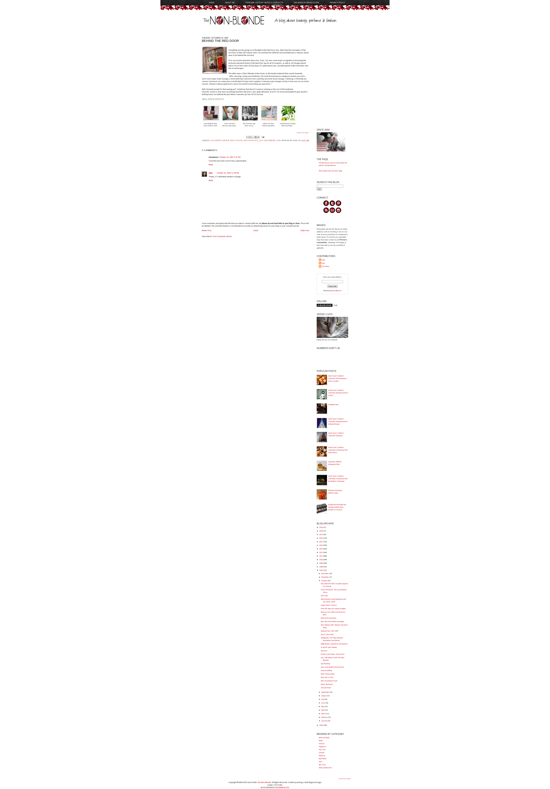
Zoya (278, 140)
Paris (320, 762)
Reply (211, 165)
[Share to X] (253, 137)
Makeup (322, 756)
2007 (321, 570)
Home (212, 3)
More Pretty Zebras (328, 674)
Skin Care (322, 765)
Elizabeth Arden (220, 140)
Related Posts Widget (303, 132)
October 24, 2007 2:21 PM (229, 157)
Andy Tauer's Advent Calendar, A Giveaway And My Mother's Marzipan (337, 478)
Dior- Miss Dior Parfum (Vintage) (332, 621)
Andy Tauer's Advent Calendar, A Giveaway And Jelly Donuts (337, 450)
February (324, 717)
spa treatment (267, 140)
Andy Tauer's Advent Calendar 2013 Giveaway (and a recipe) (337, 378)
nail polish (236, 140)
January (324, 721)
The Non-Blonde (264, 782)
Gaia (210, 173)
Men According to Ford (329, 681)
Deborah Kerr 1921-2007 (329, 631)
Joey (323, 263)
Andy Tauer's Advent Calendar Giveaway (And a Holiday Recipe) (338, 421)
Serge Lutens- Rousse (329, 605)
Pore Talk (324, 596)
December (325, 573)
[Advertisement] (332, 80)
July (322, 699)
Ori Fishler (325, 266)
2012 (321, 552)
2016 (321, 538)
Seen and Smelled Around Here (332, 667)
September (325, 692)
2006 (321, 725)
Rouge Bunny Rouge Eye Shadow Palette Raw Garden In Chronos (337, 507)
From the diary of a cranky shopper (333, 609)
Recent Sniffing (326, 670)
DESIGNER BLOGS (282, 788)
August (324, 696)
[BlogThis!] (250, 137)
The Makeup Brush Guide (306, 3)
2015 (321, 542)
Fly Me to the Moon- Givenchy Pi (332, 654)
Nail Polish (322, 759)
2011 (321, 556)
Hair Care (322, 750)
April (323, 710)
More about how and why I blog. (330, 171)
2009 (321, 563)
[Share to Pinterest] (258, 137)
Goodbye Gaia (333, 405)
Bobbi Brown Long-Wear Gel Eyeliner (334, 644)
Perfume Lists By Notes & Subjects (264, 3)
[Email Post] (262, 137)
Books (321, 741)
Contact (277, 5)
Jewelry (321, 753)
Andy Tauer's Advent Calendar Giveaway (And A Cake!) (338, 392)
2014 (321, 545)
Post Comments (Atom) (222, 236)
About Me (230, 3)
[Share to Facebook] (255, 137)
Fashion (321, 744)
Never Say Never (327, 684)
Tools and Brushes (325, 768)
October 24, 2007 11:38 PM (228, 173)
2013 (321, 549)
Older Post (304, 231)
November (325, 577)
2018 (321, 531)
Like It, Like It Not (327, 634)
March (323, 714)
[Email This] (247, 137)
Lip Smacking (325, 664)
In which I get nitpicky (329, 647)
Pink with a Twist (327, 677)
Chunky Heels (326, 688)
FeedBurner (337, 291)
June (323, 703)
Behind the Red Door (328, 618)
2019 (321, 527)
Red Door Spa (251, 140)
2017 (321, 535)
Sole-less (324, 651)
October (324, 581)
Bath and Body (324, 738)
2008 (321, 567)
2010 (321, 560)
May (323, 706)
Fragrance (322, 747)
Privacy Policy (337, 3)
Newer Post (206, 231)
